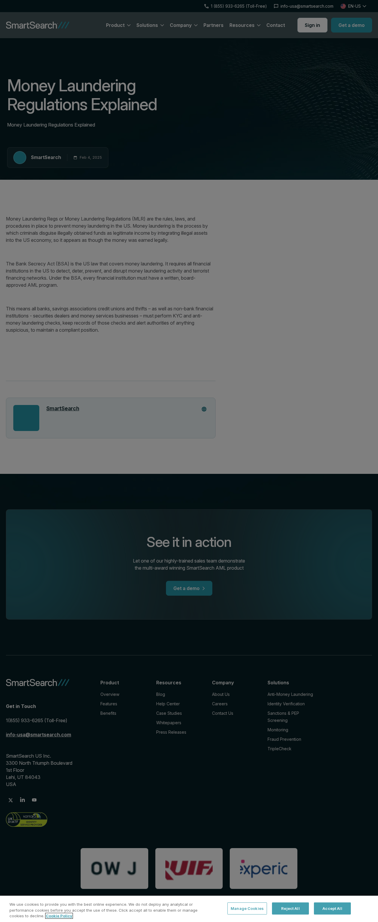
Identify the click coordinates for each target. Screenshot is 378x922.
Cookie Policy (59, 915)
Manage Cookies (247, 908)
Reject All (290, 908)
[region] (189, 909)
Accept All (332, 908)
